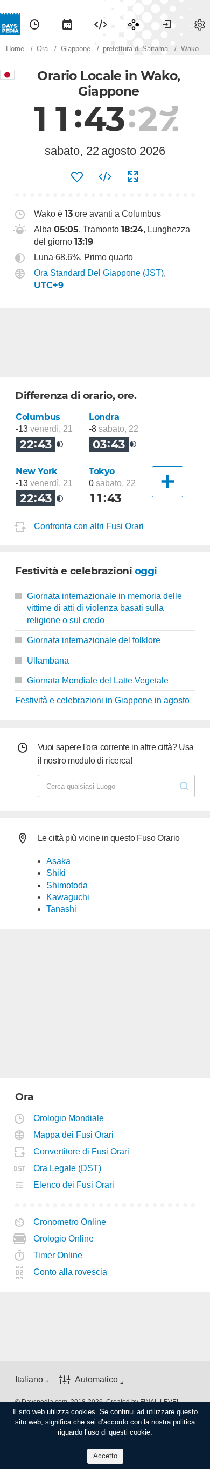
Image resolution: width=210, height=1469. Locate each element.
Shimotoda (67, 885)
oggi (146, 571)
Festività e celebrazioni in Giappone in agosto (102, 700)
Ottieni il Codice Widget (105, 176)
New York (37, 471)
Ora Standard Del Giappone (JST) (99, 272)
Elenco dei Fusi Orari (74, 1184)
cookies (83, 1412)
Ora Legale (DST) (67, 1168)
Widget (100, 24)
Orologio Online (64, 1238)
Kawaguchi (67, 897)
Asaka (58, 861)
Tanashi (61, 909)
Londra (104, 417)
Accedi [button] (167, 24)
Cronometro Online (70, 1221)
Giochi (133, 24)
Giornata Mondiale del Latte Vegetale (98, 680)
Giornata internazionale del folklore (93, 640)
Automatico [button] (96, 1379)
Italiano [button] (29, 1379)
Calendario (67, 24)
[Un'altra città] (167, 481)
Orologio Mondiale (69, 1118)
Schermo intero (133, 177)
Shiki (56, 873)
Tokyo (102, 471)
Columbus (38, 417)
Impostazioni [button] (200, 24)
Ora (34, 24)
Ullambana (48, 660)
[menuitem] (34, 24)
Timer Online (58, 1255)
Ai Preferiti (77, 176)
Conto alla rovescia (70, 1272)
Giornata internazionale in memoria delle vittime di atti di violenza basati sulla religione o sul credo (104, 608)
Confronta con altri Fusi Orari (89, 526)
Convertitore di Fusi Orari (81, 1151)
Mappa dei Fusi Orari (74, 1134)
